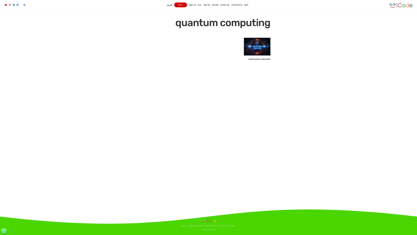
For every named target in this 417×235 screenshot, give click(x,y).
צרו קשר (183, 226)
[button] (176, 5)
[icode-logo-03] (401, 5)
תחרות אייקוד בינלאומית (195, 226)
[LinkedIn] (14, 5)
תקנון (232, 226)
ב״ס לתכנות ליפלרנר (211, 226)
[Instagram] (10, 5)
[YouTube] (6, 5)
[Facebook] (18, 5)
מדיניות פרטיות (224, 226)
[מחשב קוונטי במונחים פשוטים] (257, 46)
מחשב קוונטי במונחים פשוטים (259, 59)
